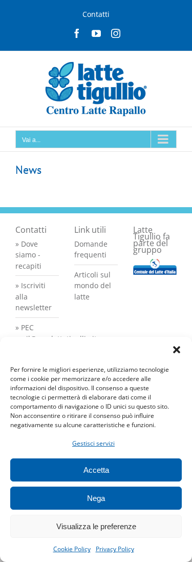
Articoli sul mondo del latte (92, 286)
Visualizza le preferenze (96, 526)
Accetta (96, 470)
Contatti (96, 14)
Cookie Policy (72, 549)
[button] (177, 350)
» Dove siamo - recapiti (28, 255)
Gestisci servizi (93, 443)
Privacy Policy (115, 549)
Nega (96, 498)
